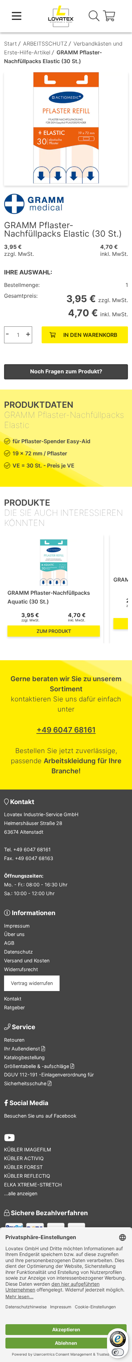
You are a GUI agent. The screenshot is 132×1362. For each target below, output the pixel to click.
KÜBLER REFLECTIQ (27, 1176)
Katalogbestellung (24, 1057)
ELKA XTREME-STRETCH (33, 1184)
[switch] (118, 1352)
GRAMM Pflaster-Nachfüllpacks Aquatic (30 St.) (48, 597)
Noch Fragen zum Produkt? (66, 371)
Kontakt (12, 999)
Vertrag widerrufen (32, 983)
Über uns (14, 934)
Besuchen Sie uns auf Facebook (40, 1116)
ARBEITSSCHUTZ (45, 43)
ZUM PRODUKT (54, 631)
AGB (9, 943)
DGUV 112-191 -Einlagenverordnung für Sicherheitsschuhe (49, 1079)
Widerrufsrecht (21, 969)
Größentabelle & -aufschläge (37, 1066)
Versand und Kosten (26, 960)
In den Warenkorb (90, 334)
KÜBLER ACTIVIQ (24, 1158)
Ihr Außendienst (22, 1048)
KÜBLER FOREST (23, 1167)
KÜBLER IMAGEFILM (27, 1149)
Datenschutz (18, 952)
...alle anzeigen (20, 1193)
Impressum (17, 926)
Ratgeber (14, 1007)
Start (10, 43)
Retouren (14, 1040)
